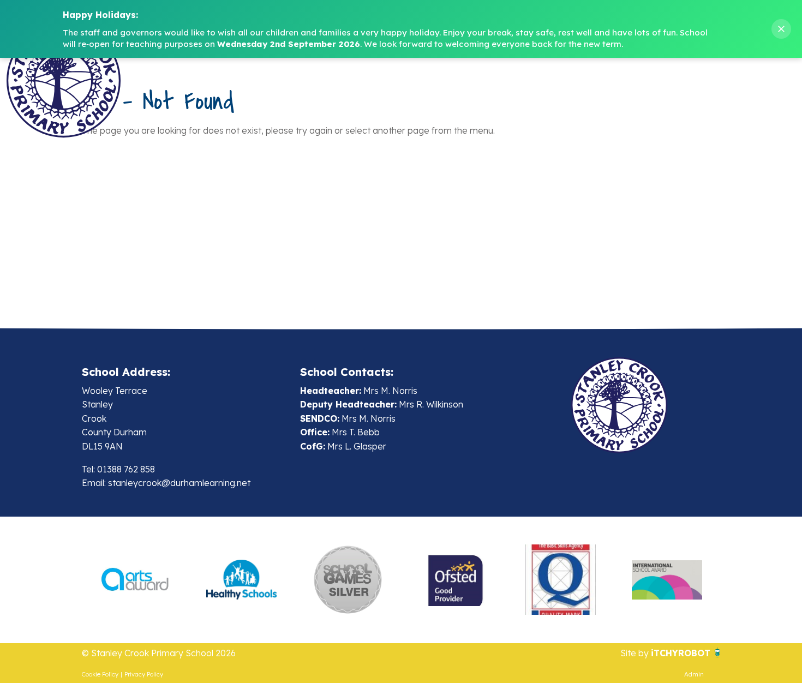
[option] (135, 579)
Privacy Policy (143, 674)
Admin (694, 674)
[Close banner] (781, 29)
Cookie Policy (100, 674)
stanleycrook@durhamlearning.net (179, 482)
